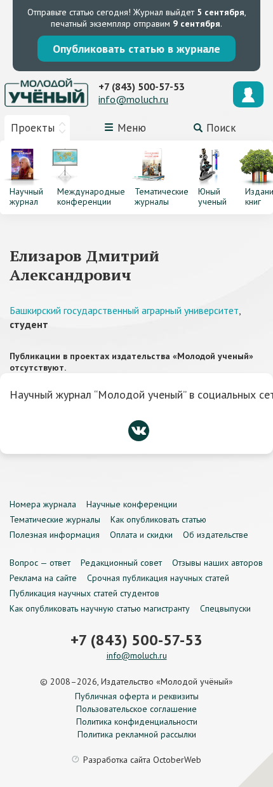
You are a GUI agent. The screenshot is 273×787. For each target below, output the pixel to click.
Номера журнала (43, 504)
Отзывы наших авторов (217, 562)
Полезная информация (55, 534)
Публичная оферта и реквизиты (137, 696)
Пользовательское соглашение (136, 709)
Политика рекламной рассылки (136, 734)
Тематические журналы (55, 519)
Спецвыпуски (225, 608)
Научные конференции (131, 504)
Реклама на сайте (43, 578)
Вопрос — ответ (40, 562)
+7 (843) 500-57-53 (141, 86)
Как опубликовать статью (158, 519)
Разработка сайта (142, 759)
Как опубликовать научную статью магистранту (100, 608)
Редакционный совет (121, 562)
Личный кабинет (248, 94)
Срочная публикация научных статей (158, 578)
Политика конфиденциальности (136, 721)
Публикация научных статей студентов (84, 593)
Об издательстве (215, 534)
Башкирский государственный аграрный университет (124, 310)
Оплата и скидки (141, 534)
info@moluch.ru (133, 99)
